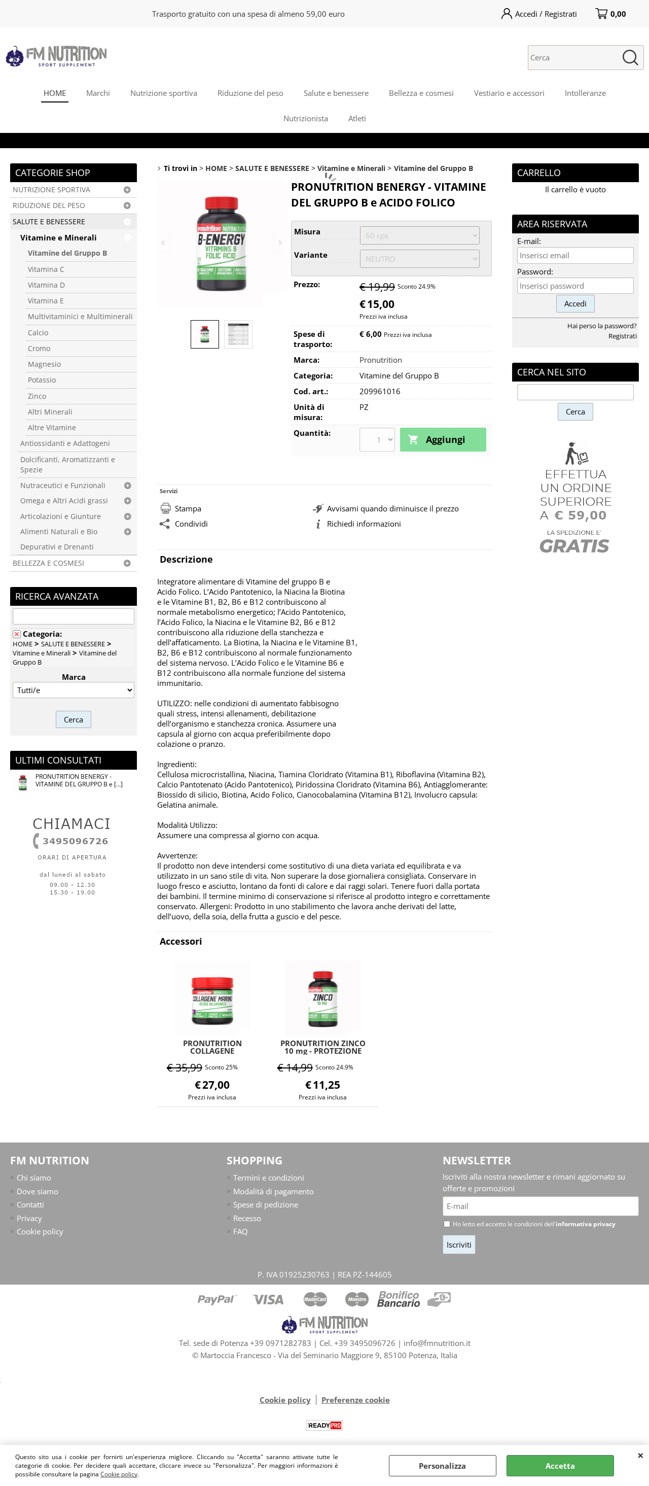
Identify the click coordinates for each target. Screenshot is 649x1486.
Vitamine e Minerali (58, 237)
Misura (307, 231)
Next (279, 242)
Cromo (39, 348)
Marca (74, 677)
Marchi (98, 93)
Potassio (42, 380)
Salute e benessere (336, 93)
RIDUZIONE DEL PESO (49, 205)
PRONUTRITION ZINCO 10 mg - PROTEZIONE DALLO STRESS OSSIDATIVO (323, 1047)
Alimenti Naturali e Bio (58, 531)
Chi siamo (34, 1177)
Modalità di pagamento (273, 1191)
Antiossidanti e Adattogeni (65, 443)
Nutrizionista (305, 118)
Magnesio (44, 364)
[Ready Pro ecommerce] (324, 1425)
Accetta (560, 1466)
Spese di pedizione (265, 1204)
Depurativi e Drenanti (57, 546)
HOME (55, 93)
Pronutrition (380, 360)
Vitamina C (46, 269)
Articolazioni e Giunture (60, 516)
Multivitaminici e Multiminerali (80, 316)
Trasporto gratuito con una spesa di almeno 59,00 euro (248, 14)
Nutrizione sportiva (163, 93)
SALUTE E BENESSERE (49, 221)
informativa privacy (586, 1224)
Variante (311, 255)
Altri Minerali (50, 412)
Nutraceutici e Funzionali (62, 485)
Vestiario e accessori (509, 93)
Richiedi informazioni (364, 524)
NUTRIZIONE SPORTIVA (51, 189)
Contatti (30, 1204)
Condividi (191, 524)
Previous (163, 242)
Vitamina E (46, 300)
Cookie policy (118, 1474)
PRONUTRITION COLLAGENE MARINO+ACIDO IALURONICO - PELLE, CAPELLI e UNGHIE (212, 1047)
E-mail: (529, 241)
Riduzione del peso (250, 93)
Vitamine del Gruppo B (67, 253)
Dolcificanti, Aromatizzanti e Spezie (67, 464)
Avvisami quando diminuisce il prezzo (393, 508)
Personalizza (442, 1466)
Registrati (622, 335)
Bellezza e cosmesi (421, 93)
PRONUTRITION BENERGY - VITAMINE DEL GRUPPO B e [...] (79, 780)
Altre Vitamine (52, 427)
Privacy (29, 1218)
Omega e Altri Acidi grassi (64, 500)
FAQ (240, 1231)
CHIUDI (640, 1455)
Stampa (188, 508)
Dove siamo (37, 1191)
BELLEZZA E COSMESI (48, 563)
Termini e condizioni (268, 1177)
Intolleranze (585, 93)
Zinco (37, 396)
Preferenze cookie (355, 1400)
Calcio (38, 332)
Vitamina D (46, 285)
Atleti (357, 118)
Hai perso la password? (602, 325)
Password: (535, 271)
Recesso (247, 1218)
